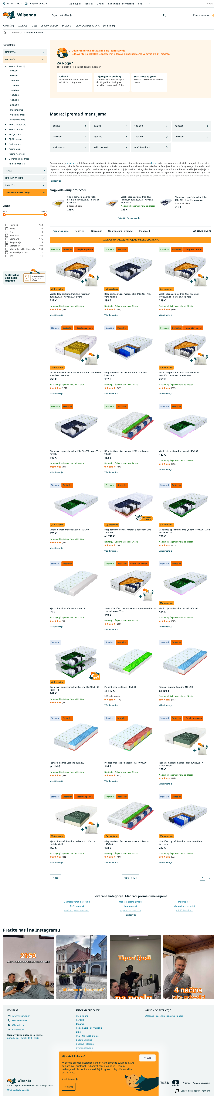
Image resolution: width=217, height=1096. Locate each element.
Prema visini (15, 148)
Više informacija (70, 1079)
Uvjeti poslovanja (84, 1047)
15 (208, 877)
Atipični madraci (17, 163)
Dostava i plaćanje (85, 1043)
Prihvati (147, 1057)
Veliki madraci (17, 114)
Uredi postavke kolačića (18, 1090)
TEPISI (8, 170)
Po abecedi (144, 230)
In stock (26, 224)
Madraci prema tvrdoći (130, 901)
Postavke (68, 1086)
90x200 (13, 75)
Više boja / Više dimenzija (26, 249)
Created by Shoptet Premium (195, 1090)
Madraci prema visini (184, 906)
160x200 (14, 95)
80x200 (13, 70)
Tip (26, 232)
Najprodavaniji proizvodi (120, 230)
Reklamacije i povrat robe (121, 3)
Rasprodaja (26, 242)
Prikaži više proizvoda (129, 218)
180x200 (14, 100)
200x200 (14, 104)
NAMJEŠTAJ (10, 52)
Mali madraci (16, 109)
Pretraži (164, 15)
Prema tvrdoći (16, 129)
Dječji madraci (16, 139)
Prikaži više (130, 914)
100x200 (14, 80)
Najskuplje (96, 230)
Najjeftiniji (80, 230)
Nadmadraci (15, 144)
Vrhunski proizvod (26, 252)
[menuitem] (8, 25)
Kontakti (89, 3)
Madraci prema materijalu (77, 901)
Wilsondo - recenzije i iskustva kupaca (164, 1016)
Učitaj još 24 (130, 877)
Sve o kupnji (75, 3)
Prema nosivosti (17, 153)
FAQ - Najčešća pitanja (87, 1035)
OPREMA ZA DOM (14, 178)
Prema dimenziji (17, 66)
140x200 (14, 90)
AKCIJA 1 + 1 (15, 134)
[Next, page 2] (202, 877)
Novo (26, 228)
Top (57, 877)
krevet (154, 163)
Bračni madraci (18, 119)
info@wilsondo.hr (21, 1015)
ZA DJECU (9, 185)
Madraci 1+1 (184, 901)
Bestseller (26, 245)
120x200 (14, 85)
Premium (26, 235)
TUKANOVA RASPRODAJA (17, 192)
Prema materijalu (17, 124)
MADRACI (10, 59)
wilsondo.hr (18, 1029)
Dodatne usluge (84, 1039)
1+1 (26, 255)
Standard (26, 238)
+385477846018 (19, 1020)
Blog (140, 3)
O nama (101, 3)
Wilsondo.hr (18, 1025)
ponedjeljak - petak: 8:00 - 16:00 (25, 1036)
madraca (71, 163)
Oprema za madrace (19, 158)
